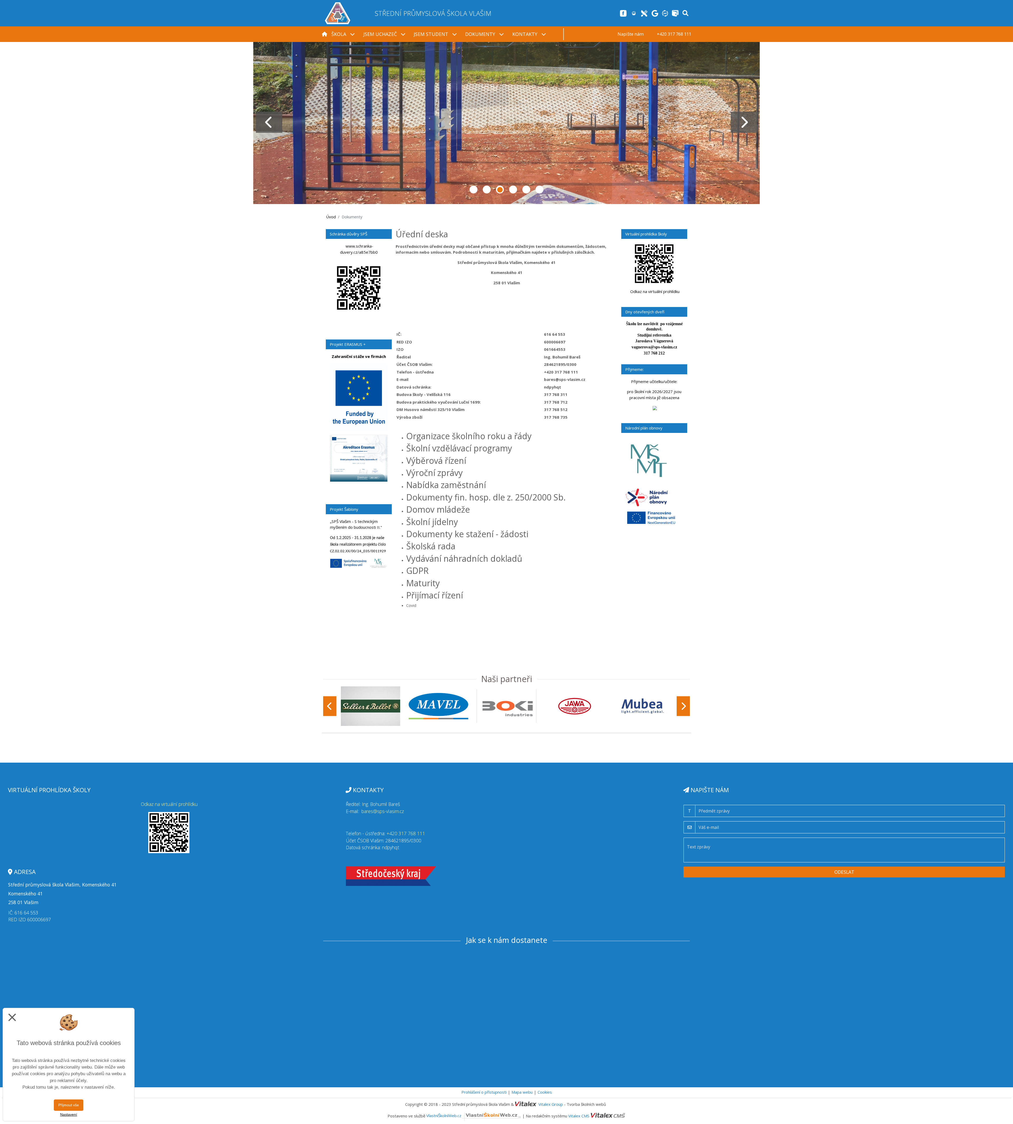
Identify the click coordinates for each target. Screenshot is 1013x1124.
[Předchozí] (329, 706)
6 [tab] (539, 189)
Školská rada (430, 546)
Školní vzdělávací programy (459, 448)
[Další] (683, 706)
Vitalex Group (550, 1104)
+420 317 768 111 (405, 833)
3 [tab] (500, 189)
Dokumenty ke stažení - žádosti (467, 534)
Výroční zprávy (434, 472)
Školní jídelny (432, 521)
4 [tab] (513, 189)
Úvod (331, 216)
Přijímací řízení (434, 595)
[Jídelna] (644, 13)
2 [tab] (487, 189)
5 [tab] (526, 189)
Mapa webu (522, 1092)
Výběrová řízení (436, 460)
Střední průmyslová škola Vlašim (433, 13)
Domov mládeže (438, 509)
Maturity (423, 583)
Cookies (545, 1092)
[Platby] (675, 13)
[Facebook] (623, 13)
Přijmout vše (68, 1105)
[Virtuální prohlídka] (665, 13)
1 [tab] (473, 189)
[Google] (655, 13)
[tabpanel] (506, 122)
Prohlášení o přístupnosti (483, 1092)
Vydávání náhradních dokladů (464, 558)
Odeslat (844, 872)
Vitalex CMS (578, 1115)
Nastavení (68, 1114)
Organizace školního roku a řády (469, 436)
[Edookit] (633, 13)
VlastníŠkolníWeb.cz (443, 1115)
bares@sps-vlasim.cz (382, 811)
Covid (411, 605)
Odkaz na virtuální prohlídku (655, 291)
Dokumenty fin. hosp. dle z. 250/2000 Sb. (486, 497)
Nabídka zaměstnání (446, 484)
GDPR (417, 570)
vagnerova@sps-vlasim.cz (654, 347)
